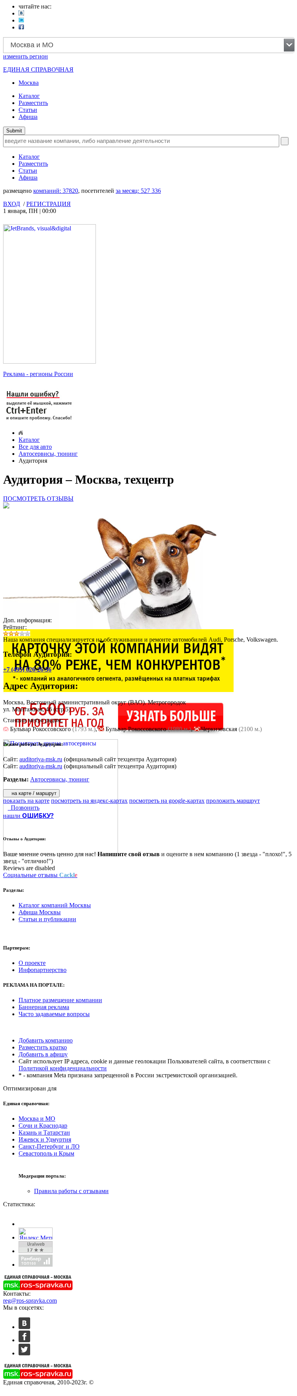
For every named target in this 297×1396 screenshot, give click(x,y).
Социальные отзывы (40, 875)
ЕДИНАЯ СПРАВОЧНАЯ (38, 69)
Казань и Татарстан (44, 1132)
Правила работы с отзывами (71, 1191)
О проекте (32, 963)
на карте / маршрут (33, 793)
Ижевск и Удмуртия (45, 1139)
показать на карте (26, 800)
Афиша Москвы (40, 912)
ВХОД (11, 204)
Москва (29, 82)
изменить (25, 56)
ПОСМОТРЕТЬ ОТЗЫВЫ (38, 498)
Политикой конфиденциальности (63, 1068)
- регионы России (38, 374)
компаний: (55, 190)
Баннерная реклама (44, 1007)
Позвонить (23, 807)
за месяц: (138, 190)
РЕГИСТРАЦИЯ (48, 204)
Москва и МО (37, 1118)
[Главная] (21, 432)
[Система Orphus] (39, 421)
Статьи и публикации (47, 919)
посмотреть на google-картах (167, 800)
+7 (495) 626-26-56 (27, 669)
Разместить (33, 103)
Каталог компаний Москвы (55, 905)
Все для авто (35, 446)
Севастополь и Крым (46, 1153)
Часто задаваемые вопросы (54, 1014)
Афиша (28, 116)
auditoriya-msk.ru (40, 759)
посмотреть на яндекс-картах (89, 800)
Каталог (29, 96)
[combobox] (149, 45)
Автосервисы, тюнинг (48, 453)
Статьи (28, 109)
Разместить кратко (43, 1047)
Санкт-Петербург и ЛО (49, 1146)
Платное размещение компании (60, 1000)
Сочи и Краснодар (43, 1125)
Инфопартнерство (43, 970)
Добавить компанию (46, 1040)
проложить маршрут (233, 800)
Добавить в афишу (43, 1054)
